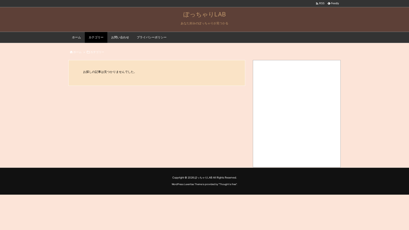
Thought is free (227, 184)
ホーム (77, 52)
